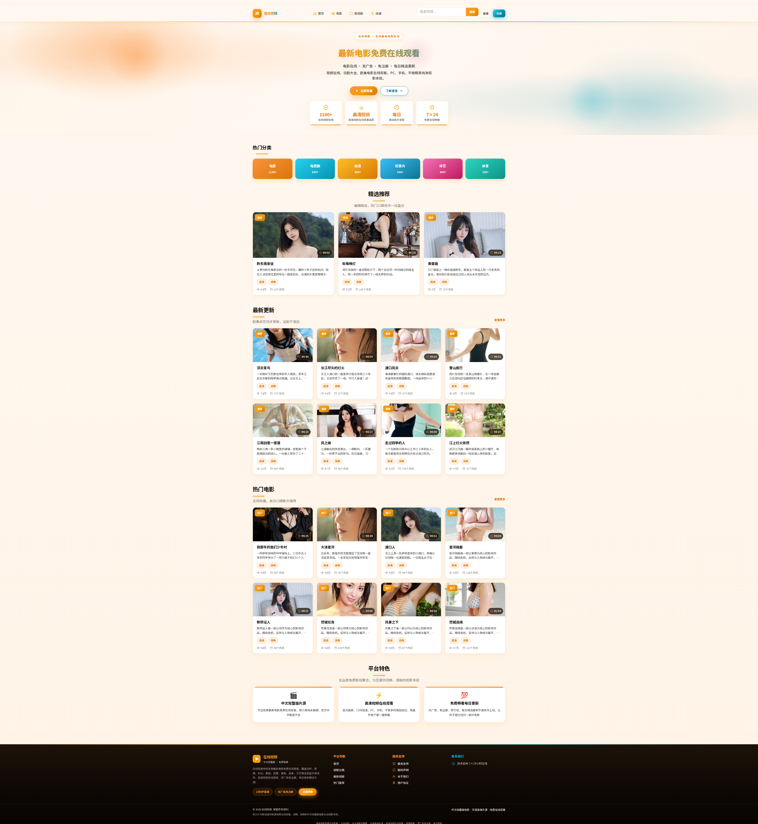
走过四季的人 (395, 442)
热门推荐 (338, 783)
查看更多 (499, 320)
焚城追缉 (456, 621)
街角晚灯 (349, 263)
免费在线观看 (497, 810)
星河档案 (456, 546)
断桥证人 (263, 621)
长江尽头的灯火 (332, 367)
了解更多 (392, 91)
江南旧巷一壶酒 (268, 442)
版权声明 (403, 770)
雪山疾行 (456, 367)
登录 (486, 13)
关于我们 (403, 776)
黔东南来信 (265, 263)
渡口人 (390, 546)
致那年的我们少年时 (272, 546)
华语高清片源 (479, 810)
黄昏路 (433, 263)
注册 (499, 13)
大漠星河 (327, 546)
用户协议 (403, 783)
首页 (321, 13)
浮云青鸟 (263, 367)
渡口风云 (392, 367)
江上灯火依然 (459, 442)
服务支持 (403, 764)
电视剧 (358, 13)
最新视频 (338, 776)
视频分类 (338, 770)
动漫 (378, 13)
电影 (339, 13)
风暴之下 (392, 621)
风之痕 (326, 442)
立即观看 (366, 91)
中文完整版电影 (460, 810)
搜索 (472, 12)
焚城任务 (327, 621)
